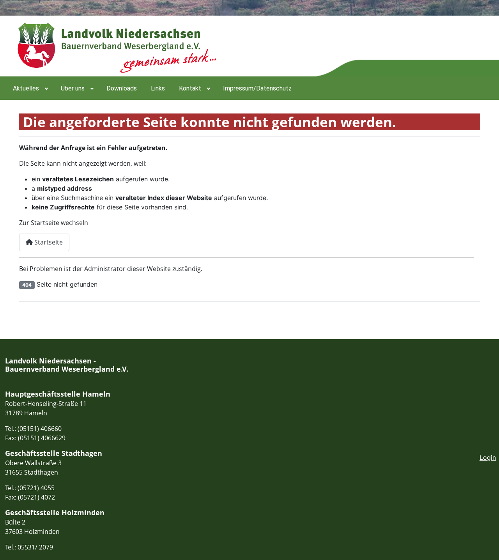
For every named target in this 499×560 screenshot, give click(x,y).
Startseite (48, 242)
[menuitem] (30, 88)
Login (488, 457)
